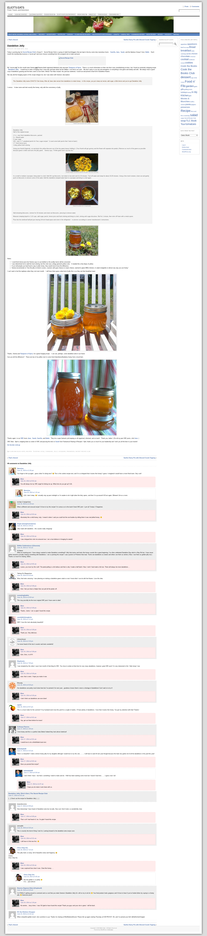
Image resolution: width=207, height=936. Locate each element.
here (136, 438)
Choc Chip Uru (22, 848)
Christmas (192, 56)
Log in (184, 145)
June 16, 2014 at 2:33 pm (25, 641)
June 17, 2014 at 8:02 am (28, 761)
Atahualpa (110, 929)
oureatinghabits (23, 595)
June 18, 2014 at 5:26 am (25, 828)
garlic (195, 86)
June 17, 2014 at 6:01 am (16, 795)
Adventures (51, 34)
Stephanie (21, 661)
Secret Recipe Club (29, 52)
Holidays (168, 34)
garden (190, 86)
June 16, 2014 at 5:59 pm (28, 608)
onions (183, 104)
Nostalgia (61, 34)
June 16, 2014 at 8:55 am (28, 564)
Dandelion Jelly (13, 69)
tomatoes (191, 124)
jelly (56, 451)
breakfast (186, 50)
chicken (194, 54)
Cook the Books (189, 66)
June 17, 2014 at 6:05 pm (25, 806)
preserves (71, 451)
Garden (70, 34)
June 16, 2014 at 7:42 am (25, 547)
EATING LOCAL (40, 451)
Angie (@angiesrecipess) (26, 524)
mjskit (19, 705)
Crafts (116, 34)
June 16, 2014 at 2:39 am (25, 525)
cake (192, 51)
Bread (192, 47)
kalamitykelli (21, 749)
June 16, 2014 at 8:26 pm (25, 685)
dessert (186, 77)
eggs (192, 77)
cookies (189, 62)
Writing (176, 34)
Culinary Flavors (23, 727)
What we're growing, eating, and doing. (22, 34)
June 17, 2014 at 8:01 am (28, 717)
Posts (186, 6)
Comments (195, 6)
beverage (186, 47)
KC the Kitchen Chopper (26, 912)
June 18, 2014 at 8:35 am (32, 876)
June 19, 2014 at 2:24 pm (28, 902)
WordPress (104, 929)
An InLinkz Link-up (13, 445)
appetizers (192, 44)
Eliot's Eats (15, 7)
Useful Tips (125, 34)
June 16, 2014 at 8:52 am (28, 481)
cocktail (185, 59)
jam (190, 96)
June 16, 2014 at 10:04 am (25, 597)
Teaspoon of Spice (74, 67)
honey (189, 92)
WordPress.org (186, 152)
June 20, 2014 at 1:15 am (32, 492)
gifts (182, 89)
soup (183, 120)
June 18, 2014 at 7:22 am (25, 850)
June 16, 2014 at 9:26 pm (28, 673)
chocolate (185, 56)
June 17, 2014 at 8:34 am (32, 772)
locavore (62, 451)
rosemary (187, 115)
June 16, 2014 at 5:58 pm (28, 586)
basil (182, 47)
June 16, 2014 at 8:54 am (28, 536)
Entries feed (185, 147)
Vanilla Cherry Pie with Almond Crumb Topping (139, 40)
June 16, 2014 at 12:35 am (25, 504)
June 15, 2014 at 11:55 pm (25, 470)
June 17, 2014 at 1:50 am (25, 729)
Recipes (42, 34)
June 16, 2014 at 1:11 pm (25, 619)
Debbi (147, 52)
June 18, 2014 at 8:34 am (28, 865)
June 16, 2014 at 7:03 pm (25, 663)
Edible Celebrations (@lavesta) (28, 545)
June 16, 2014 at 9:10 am (25, 575)
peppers (193, 104)
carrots (188, 54)
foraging (49, 451)
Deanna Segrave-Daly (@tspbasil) (29, 888)
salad (194, 115)
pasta (188, 104)
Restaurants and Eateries (102, 34)
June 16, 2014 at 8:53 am (28, 514)
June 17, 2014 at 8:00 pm (28, 816)
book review (151, 34)
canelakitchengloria (24, 617)
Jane (117, 52)
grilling (186, 89)
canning (183, 54)
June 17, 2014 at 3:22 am (25, 751)
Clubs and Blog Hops (82, 34)
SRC (22, 438)
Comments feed (186, 149)
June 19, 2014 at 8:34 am (25, 890)
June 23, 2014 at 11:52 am (25, 914)
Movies (160, 34)
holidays (184, 92)
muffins (192, 101)
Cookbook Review (138, 34)
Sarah (123, 52)
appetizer (184, 44)
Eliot (22, 479)
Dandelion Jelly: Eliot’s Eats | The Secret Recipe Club (28, 793)
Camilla (112, 52)
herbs (190, 89)
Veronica (20, 468)
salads (182, 118)
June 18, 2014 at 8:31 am (28, 838)
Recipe (185, 110)
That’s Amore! (13, 40)
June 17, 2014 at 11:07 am (35, 784)
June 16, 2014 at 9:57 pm (25, 707)
